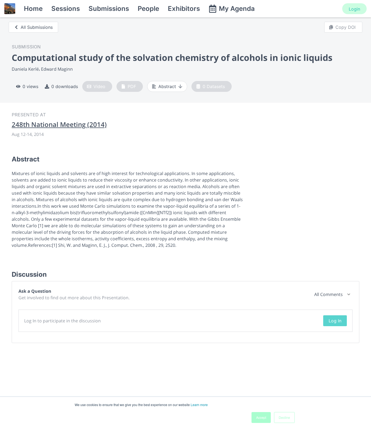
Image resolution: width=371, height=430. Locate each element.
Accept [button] (261, 417)
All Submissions (37, 27)
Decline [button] (284, 417)
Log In (335, 320)
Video (99, 86)
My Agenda (237, 9)
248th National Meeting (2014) (59, 124)
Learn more (199, 404)
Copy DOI (345, 27)
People (148, 9)
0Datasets (214, 86)
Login (354, 9)
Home (33, 9)
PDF (132, 86)
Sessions (65, 9)
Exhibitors (184, 9)
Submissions (109, 9)
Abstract (167, 86)
